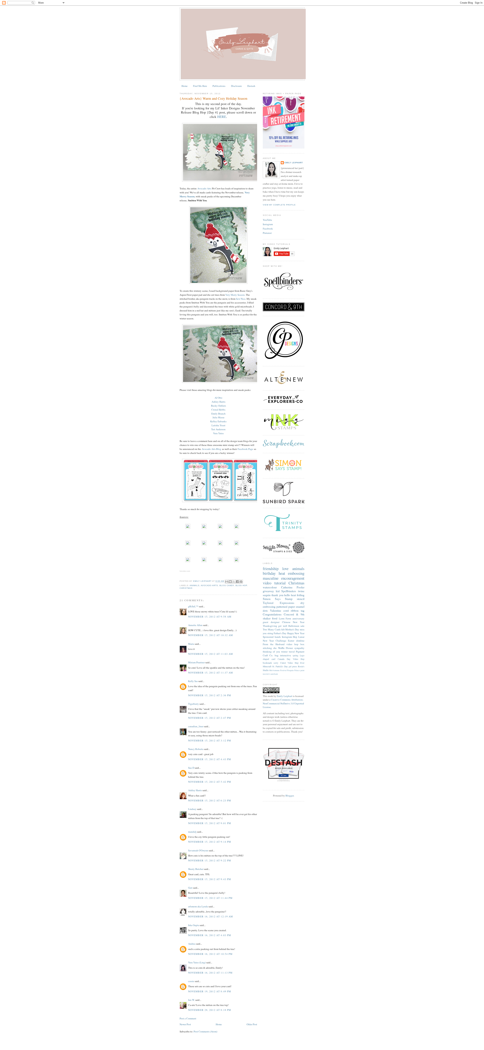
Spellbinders (288, 591)
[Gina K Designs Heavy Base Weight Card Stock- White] (220, 528)
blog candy (227, 585)
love (285, 568)
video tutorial (274, 583)
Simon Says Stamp (277, 599)
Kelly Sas (193, 681)
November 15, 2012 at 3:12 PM (209, 740)
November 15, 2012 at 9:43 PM (209, 879)
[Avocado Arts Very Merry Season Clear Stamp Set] (187, 544)
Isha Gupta (193, 925)
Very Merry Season (235, 294)
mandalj (192, 831)
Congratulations (272, 614)
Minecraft (267, 666)
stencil (300, 599)
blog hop (241, 585)
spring (295, 655)
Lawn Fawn (285, 618)
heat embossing (292, 573)
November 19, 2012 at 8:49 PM (209, 991)
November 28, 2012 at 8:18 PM (209, 1010)
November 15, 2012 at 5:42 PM (209, 781)
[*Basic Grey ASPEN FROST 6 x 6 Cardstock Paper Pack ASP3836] (236, 528)
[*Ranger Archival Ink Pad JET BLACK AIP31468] (236, 544)
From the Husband (274, 644)
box (302, 644)
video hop (292, 644)
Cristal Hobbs (218, 409)
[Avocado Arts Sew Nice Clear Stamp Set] (204, 544)
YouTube (267, 220)
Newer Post (185, 1024)
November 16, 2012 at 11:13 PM (210, 972)
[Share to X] (234, 581)
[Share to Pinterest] (241, 581)
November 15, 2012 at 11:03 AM (210, 654)
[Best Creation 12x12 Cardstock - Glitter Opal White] (204, 528)
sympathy (299, 648)
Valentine (275, 610)
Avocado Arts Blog (211, 449)
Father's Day (280, 633)
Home (185, 86)
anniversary (298, 618)
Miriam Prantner (196, 662)
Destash (251, 86)
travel (292, 651)
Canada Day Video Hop (291, 659)
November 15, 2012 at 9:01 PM (209, 823)
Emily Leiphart (294, 163)
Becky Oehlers (218, 405)
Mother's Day (292, 629)
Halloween (293, 626)
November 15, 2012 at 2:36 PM (209, 695)
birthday (269, 573)
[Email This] (227, 581)
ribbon (295, 610)
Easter (291, 640)
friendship (270, 568)
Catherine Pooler (293, 587)
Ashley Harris (218, 401)
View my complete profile (279, 205)
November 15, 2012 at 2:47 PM (209, 717)
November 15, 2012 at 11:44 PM (210, 898)
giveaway (268, 591)
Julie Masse (218, 417)
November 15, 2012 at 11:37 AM (210, 672)
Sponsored (268, 637)
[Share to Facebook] (237, 581)
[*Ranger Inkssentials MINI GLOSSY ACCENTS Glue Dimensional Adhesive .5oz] (204, 561)
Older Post (252, 1024)
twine (301, 591)
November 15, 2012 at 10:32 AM (210, 635)
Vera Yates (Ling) (197, 962)
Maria (191, 644)
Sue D (191, 767)
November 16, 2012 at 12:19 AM (210, 916)
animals (194, 585)
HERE (221, 116)
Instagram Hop (289, 637)
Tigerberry (193, 703)
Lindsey (192, 809)
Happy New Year (295, 633)
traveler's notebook (270, 674)
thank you (277, 595)
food (274, 618)
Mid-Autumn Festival (277, 670)
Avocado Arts (204, 188)
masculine (270, 578)
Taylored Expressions (278, 603)
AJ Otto (218, 397)
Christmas (186, 588)
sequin (267, 595)
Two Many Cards (272, 629)
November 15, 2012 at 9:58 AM (209, 616)
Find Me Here (200, 86)
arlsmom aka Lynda (198, 906)
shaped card (269, 659)
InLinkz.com (185, 571)
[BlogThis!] (230, 581)
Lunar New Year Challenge (283, 638)
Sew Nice (240, 298)
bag (276, 655)
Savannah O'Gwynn (198, 850)
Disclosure (236, 86)
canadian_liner (195, 726)
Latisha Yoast (218, 425)
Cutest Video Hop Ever (292, 662)
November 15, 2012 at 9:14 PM (209, 841)
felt (283, 629)
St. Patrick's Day (280, 666)
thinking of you (271, 651)
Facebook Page (245, 449)
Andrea (191, 943)
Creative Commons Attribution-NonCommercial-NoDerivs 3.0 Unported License (283, 703)
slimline (300, 640)
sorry (276, 662)
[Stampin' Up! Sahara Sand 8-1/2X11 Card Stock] (187, 528)
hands (278, 637)
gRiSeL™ (193, 606)
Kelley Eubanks (218, 421)
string (270, 633)
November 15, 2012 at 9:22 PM (209, 860)
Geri (190, 887)
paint (302, 670)
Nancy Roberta (195, 749)
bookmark (267, 662)
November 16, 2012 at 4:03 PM (209, 935)
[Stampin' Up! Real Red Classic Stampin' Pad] (187, 561)
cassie (191, 981)
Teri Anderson (218, 429)
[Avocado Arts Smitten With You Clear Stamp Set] (220, 544)
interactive (285, 655)
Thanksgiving (270, 626)
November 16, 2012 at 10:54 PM (210, 954)
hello (287, 595)
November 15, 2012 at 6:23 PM (209, 800)
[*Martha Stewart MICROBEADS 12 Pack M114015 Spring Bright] (220, 561)
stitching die (270, 648)
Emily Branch (218, 413)
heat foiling (297, 595)
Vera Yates (218, 433)
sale (302, 626)
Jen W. (191, 1000)
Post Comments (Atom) (205, 1031)
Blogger (289, 795)
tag (302, 610)
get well (282, 626)
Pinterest (267, 233)
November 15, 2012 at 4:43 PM (209, 759)
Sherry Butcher (195, 869)
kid (278, 591)
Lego (302, 655)
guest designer (271, 622)
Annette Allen (195, 625)
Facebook (268, 228)
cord (286, 610)
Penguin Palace (293, 670)
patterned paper (285, 606)
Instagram (268, 224)
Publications (219, 86)
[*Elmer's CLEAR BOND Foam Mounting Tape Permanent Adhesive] (236, 561)
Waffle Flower (285, 648)
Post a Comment (188, 1018)
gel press (293, 666)
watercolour (270, 587)
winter (284, 651)
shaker (267, 618)
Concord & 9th (294, 614)
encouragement (292, 578)
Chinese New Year (293, 622)
